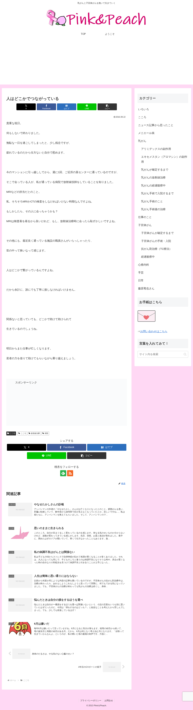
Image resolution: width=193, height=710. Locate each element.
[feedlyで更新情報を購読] (63, 473)
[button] (107, 106)
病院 (46, 433)
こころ (12, 433)
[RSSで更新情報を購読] (70, 473)
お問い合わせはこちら (153, 331)
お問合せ (108, 700)
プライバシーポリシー (90, 700)
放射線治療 (35, 433)
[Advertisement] (96, 63)
